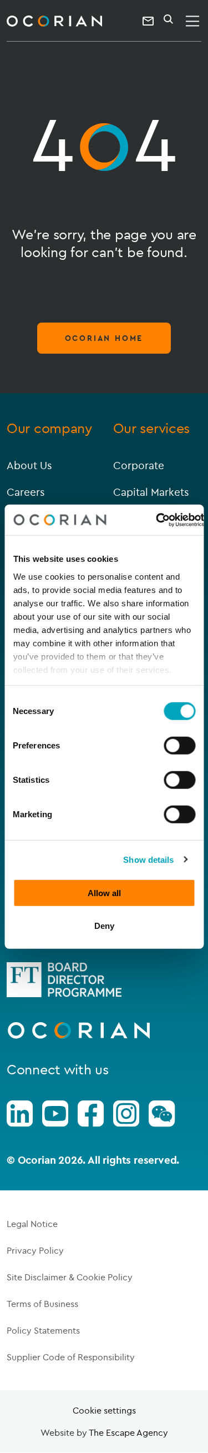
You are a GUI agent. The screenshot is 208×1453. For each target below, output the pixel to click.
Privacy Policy (35, 1250)
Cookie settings (104, 1410)
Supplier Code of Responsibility (71, 1356)
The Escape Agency (128, 1432)
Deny (104, 926)
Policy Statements (43, 1330)
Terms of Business (42, 1303)
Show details (148, 859)
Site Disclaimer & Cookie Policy (70, 1277)
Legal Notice (32, 1223)
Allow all (104, 893)
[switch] (179, 746)
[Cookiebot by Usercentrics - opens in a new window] (156, 519)
